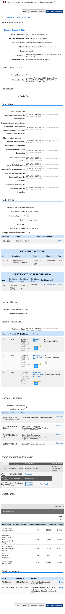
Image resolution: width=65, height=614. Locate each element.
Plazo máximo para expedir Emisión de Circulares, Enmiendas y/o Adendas (14, 141)
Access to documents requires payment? (16, 407)
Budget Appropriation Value (13, 233)
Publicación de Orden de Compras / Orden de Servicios (15, 188)
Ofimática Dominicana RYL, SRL (38, 374)
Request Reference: (17, 38)
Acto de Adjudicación (16, 165)
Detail (61, 582)
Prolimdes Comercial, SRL (37, 357)
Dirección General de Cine (14, 30)
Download (59, 416)
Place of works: (18, 80)
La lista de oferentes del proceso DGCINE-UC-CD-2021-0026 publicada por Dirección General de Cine (44, 590)
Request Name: (18, 43)
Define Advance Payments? (14, 309)
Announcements (8, 587)
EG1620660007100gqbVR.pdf (52, 284)
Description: (20, 55)
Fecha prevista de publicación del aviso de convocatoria (15, 115)
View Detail (44, 484)
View (60, 240)
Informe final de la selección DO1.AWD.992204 (41, 583)
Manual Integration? (17, 216)
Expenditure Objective (16, 207)
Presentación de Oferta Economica (15, 151)
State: (22, 51)
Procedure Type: (18, 59)
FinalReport (6, 582)
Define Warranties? (17, 314)
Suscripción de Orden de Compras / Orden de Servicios (15, 176)
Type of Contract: (18, 75)
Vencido (34, 284)
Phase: (22, 47)
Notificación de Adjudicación (13, 169)
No (36, 220)
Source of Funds (18, 212)
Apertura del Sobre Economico (17, 159)
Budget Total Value (17, 228)
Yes (30, 220)
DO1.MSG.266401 (22, 587)
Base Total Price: (18, 34)
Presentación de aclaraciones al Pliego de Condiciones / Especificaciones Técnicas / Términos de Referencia (13, 128)
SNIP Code (20, 224)
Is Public (21, 96)
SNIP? (22, 220)
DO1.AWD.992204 (22, 582)
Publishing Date (18, 329)
